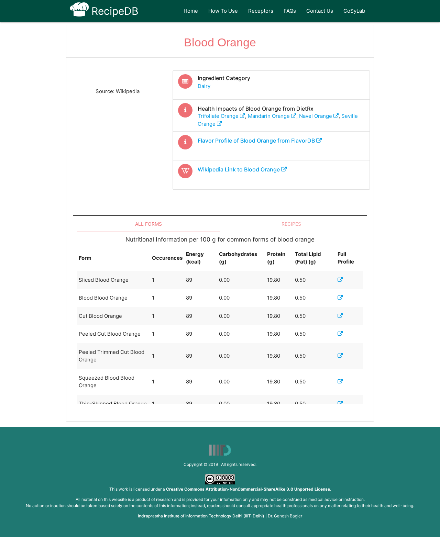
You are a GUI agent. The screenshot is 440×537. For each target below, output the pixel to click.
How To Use (223, 11)
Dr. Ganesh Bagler (285, 515)
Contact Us (319, 11)
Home (191, 11)
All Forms (148, 224)
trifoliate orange (219, 116)
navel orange (316, 116)
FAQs (290, 11)
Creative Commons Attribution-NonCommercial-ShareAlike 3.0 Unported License (248, 489)
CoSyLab (354, 11)
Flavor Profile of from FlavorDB (257, 140)
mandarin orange (269, 116)
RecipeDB (114, 11)
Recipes (291, 224)
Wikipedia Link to (239, 169)
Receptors (260, 11)
